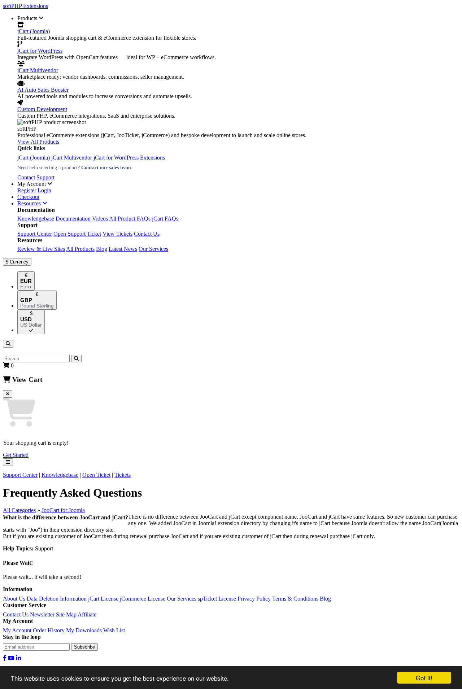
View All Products (38, 142)
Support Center (34, 234)
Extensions (152, 157)
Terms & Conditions (295, 599)
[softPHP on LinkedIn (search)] (18, 658)
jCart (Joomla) (33, 31)
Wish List (114, 630)
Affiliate (87, 614)
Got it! (424, 677)
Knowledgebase (35, 218)
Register (26, 190)
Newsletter (42, 614)
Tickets (122, 475)
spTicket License (217, 599)
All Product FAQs (130, 218)
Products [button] (28, 18)
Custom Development (42, 109)
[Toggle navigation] (8, 462)
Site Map (66, 614)
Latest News (123, 249)
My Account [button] (32, 184)
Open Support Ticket (77, 234)
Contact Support (36, 177)
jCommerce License (142, 599)
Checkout (28, 197)
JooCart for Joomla (63, 510)
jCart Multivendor (37, 70)
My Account (17, 630)
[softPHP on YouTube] (11, 658)
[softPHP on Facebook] (4, 658)
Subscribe (84, 647)
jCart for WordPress (39, 51)
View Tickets (117, 234)
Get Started (16, 455)
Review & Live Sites (41, 249)
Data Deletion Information (57, 599)
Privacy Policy (254, 599)
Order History (49, 630)
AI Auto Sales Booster (43, 90)
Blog (101, 249)
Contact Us (147, 234)
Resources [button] (29, 203)
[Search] (8, 344)
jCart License (103, 599)
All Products (80, 249)
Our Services (153, 249)
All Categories (19, 510)
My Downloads (84, 630)
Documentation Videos (82, 218)
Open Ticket (96, 475)
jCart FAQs (165, 218)
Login (44, 190)
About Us (14, 599)
